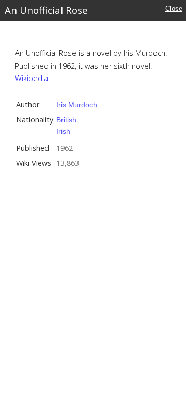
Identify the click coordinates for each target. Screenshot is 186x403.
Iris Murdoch (76, 105)
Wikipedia (31, 78)
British (66, 120)
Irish (63, 131)
